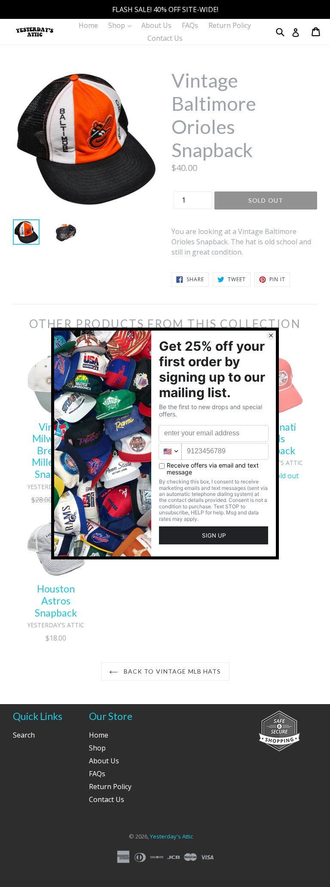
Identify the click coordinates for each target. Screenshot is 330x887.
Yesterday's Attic (171, 836)
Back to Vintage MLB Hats (171, 671)
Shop (121, 25)
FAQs (190, 25)
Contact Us (165, 38)
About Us (156, 25)
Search (24, 735)
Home (88, 25)
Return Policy (229, 25)
